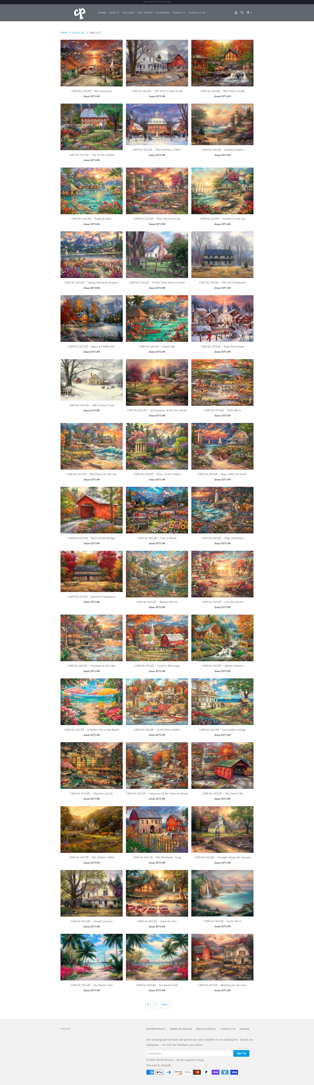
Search (244, 1029)
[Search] (242, 12)
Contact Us (197, 13)
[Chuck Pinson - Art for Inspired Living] (77, 12)
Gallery (129, 13)
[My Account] (236, 12)
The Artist (145, 13)
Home (102, 13)
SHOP (113, 13)
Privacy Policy (206, 1029)
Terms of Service (181, 1029)
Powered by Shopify (158, 1065)
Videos (177, 13)
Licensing (162, 13)
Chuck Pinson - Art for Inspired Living (179, 1060)
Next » (166, 1004)
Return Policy (156, 1029)
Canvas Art (78, 32)
